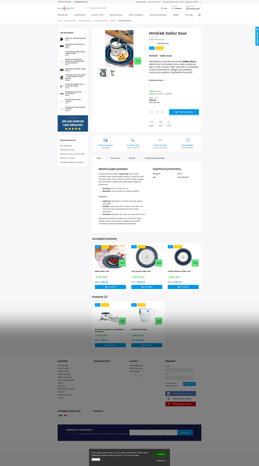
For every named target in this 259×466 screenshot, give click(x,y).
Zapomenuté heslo (171, 386)
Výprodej (61, 392)
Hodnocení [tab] (115, 158)
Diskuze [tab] (132, 158)
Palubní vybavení (64, 374)
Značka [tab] (155, 158)
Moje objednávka (141, 2)
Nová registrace (170, 383)
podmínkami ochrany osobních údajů (114, 434)
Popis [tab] (99, 158)
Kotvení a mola (63, 371)
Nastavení (95, 459)
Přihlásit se (185, 432)
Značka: (156, 39)
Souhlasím (161, 454)
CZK (165, 8)
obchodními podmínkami (88, 434)
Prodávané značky (64, 395)
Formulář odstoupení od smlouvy (71, 162)
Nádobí (179, 174)
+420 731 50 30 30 (136, 368)
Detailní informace (156, 80)
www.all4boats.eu (140, 376)
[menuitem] (65, 15)
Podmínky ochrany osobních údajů (173, 2)
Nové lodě (61, 386)
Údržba (60, 383)
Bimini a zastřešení (64, 377)
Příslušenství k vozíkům (66, 389)
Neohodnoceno (163, 43)
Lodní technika (63, 368)
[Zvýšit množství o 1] (163, 112)
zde (137, 455)
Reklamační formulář (192, 2)
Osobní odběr (135, 371)
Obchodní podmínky (154, 2)
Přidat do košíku (186, 112)
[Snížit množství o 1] (151, 112)
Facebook (135, 376)
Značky (60, 398)
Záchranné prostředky (66, 380)
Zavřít (195, 129)
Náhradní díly (63, 366)
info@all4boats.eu (136, 366)
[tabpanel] (110, 267)
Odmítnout (161, 461)
